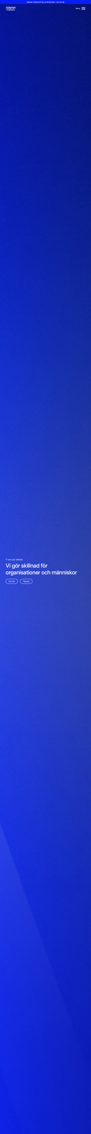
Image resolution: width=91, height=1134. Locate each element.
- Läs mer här (45, 2)
